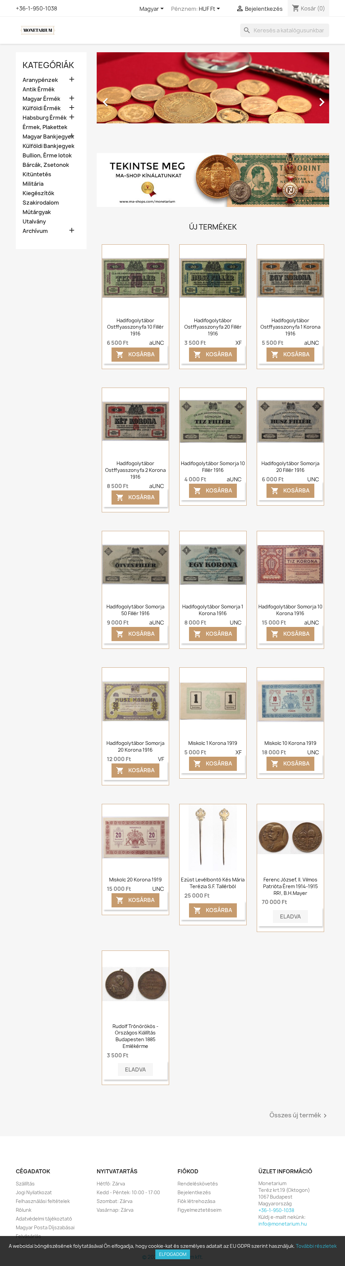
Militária (33, 183)
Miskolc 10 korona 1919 (290, 743)
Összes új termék (299, 1116)
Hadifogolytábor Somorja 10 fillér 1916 (213, 466)
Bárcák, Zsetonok (46, 165)
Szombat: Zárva (114, 1201)
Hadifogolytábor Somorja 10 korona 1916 (290, 609)
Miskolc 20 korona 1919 (135, 879)
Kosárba (135, 354)
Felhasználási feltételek (43, 1201)
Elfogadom (172, 1254)
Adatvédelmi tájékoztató (44, 1218)
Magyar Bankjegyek (48, 136)
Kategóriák (48, 65)
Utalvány (34, 221)
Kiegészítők (38, 193)
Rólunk (23, 1210)
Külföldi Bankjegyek (48, 146)
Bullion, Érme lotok (47, 155)
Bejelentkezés (194, 1192)
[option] (213, 98)
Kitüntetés (37, 174)
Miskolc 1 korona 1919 (212, 743)
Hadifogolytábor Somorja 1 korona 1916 (212, 609)
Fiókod (188, 1171)
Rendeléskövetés (198, 1183)
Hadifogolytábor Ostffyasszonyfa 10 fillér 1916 (135, 327)
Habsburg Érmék (45, 117)
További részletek (316, 1246)
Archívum (35, 231)
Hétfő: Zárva (111, 1183)
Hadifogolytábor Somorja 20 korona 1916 (135, 746)
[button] (114, 98)
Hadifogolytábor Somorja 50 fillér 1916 (135, 609)
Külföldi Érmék (42, 108)
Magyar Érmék (41, 98)
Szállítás (25, 1183)
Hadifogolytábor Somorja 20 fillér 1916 (290, 466)
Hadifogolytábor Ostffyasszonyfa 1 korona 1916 (290, 327)
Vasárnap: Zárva (115, 1210)
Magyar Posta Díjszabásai (45, 1227)
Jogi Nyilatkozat (34, 1192)
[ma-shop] (213, 180)
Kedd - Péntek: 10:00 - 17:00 (128, 1192)
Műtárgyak (37, 212)
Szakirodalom (41, 202)
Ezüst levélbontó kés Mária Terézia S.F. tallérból (213, 883)
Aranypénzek (40, 80)
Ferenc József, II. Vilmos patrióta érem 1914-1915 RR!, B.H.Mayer (290, 886)
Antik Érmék (39, 89)
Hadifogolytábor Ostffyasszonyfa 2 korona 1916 (135, 470)
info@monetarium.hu (282, 1223)
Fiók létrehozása (196, 1201)
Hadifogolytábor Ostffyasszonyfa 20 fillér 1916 (213, 327)
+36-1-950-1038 (36, 8)
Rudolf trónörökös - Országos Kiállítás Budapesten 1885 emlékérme (135, 1036)
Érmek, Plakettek (45, 127)
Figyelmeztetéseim (199, 1210)
